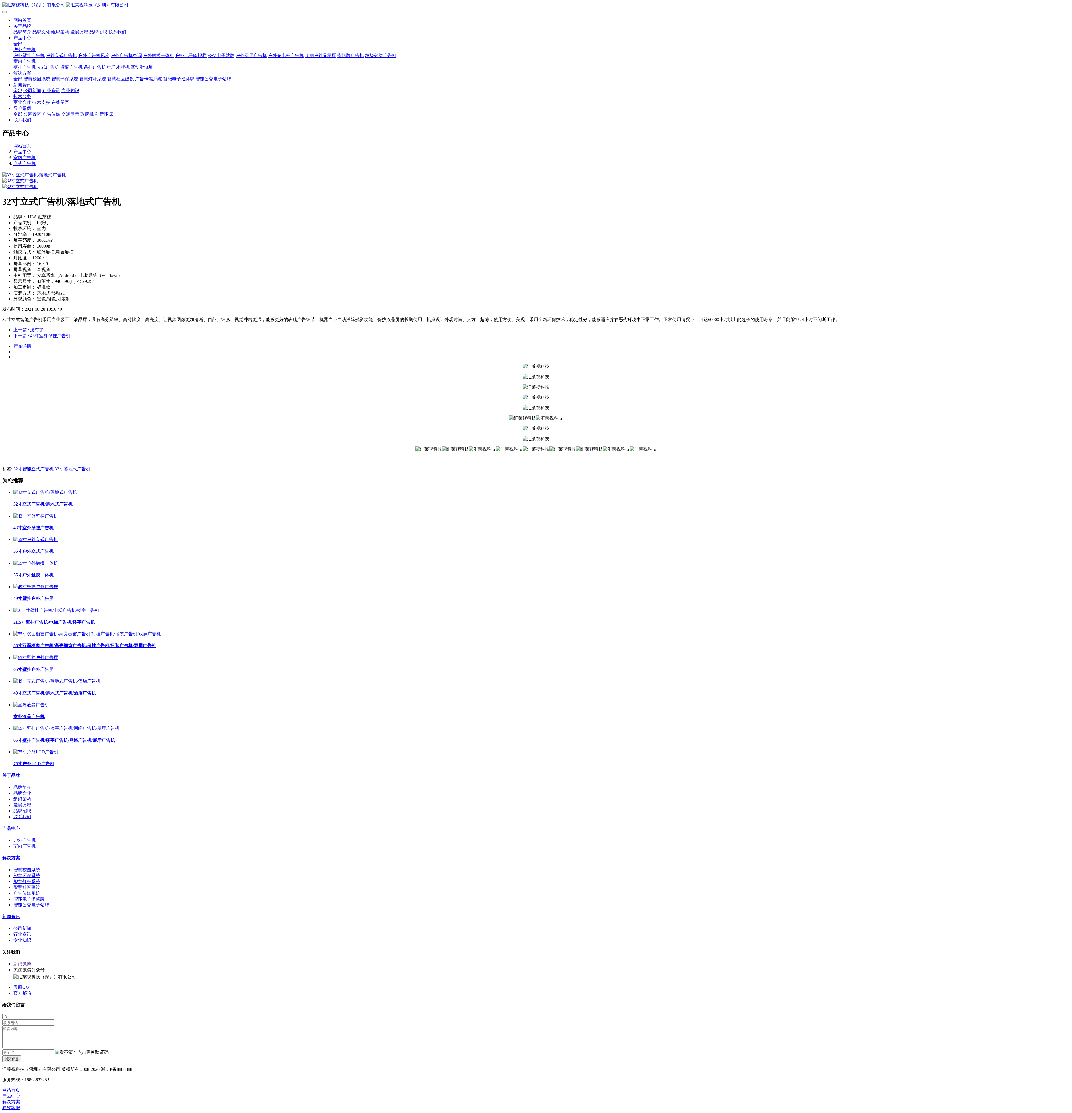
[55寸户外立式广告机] (35, 539)
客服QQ (21, 987)
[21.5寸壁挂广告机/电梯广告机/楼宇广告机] (56, 610)
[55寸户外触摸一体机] (35, 563)
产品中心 (22, 151)
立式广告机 (24, 163)
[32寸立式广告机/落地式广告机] (45, 492)
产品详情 (22, 346)
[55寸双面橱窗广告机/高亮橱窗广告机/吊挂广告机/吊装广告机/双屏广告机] (87, 633)
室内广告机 (24, 157)
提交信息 (11, 1059)
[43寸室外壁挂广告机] (35, 516)
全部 (17, 43)
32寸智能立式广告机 (33, 468)
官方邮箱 (22, 993)
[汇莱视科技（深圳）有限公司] (536, 5)
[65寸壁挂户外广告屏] (35, 657)
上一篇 (28, 329)
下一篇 (41, 335)
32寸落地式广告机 (72, 468)
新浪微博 (22, 963)
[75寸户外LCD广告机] (35, 752)
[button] (82, 1052)
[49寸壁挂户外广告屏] (35, 586)
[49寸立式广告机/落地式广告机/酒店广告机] (56, 681)
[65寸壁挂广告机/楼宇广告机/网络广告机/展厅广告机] (66, 728)
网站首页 (22, 20)
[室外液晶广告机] (31, 704)
